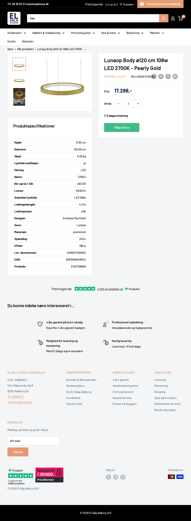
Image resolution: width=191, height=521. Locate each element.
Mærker (155, 32)
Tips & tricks (74, 403)
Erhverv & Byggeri (125, 403)
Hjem (10, 49)
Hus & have (108, 32)
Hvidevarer (14, 32)
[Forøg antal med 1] (138, 103)
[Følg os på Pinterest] (122, 477)
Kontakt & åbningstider (81, 379)
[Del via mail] (175, 76)
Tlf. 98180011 (15, 396)
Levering (160, 379)
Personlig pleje (81, 32)
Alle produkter (25, 49)
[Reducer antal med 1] (118, 103)
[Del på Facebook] (153, 76)
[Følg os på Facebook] (108, 477)
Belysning (132, 32)
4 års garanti (121, 379)
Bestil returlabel (165, 410)
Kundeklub (73, 397)
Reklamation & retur (167, 403)
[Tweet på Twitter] (168, 76)
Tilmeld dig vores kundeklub (163, 4)
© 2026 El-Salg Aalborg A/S (95, 512)
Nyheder (28, 41)
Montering (161, 385)
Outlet (11, 41)
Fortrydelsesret (123, 391)
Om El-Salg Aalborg (78, 391)
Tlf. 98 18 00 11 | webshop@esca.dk (28, 4)
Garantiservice (122, 397)
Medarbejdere (75, 385)
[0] (180, 18)
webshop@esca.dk (19, 402)
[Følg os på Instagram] (115, 477)
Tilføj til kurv (122, 127)
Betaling (159, 391)
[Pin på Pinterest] (161, 76)
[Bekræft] (163, 18)
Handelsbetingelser (126, 385)
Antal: (108, 103)
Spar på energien (165, 397)
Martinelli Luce (114, 76)
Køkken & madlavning (46, 32)
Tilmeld (18, 452)
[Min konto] (173, 18)
